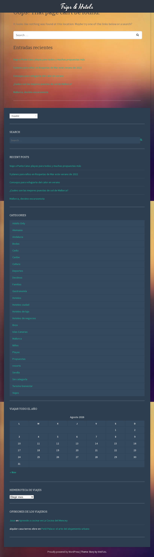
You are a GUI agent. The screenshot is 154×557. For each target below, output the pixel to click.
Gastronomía (19, 291)
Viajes (15, 392)
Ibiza (15, 325)
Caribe (16, 257)
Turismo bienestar (22, 386)
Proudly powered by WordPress (63, 551)
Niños (15, 345)
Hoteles (16, 298)
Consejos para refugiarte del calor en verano (38, 76)
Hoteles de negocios (24, 318)
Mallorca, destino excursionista (30, 92)
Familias (16, 284)
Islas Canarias (20, 331)
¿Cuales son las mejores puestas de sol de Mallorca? (42, 84)
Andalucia (17, 237)
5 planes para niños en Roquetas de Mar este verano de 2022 (47, 67)
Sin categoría (19, 379)
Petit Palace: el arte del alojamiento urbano (65, 528)
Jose (12, 520)
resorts (16, 365)
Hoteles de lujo (20, 311)
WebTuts (102, 551)
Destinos (17, 277)
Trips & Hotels (77, 7)
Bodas (16, 243)
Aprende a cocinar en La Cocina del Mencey (43, 520)
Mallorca (17, 338)
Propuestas (19, 359)
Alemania (17, 230)
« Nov (13, 472)
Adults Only (18, 223)
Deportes (17, 270)
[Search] (135, 34)
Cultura (16, 264)
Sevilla (16, 372)
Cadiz (15, 250)
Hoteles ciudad (20, 304)
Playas (16, 352)
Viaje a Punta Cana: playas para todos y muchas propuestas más (49, 59)
